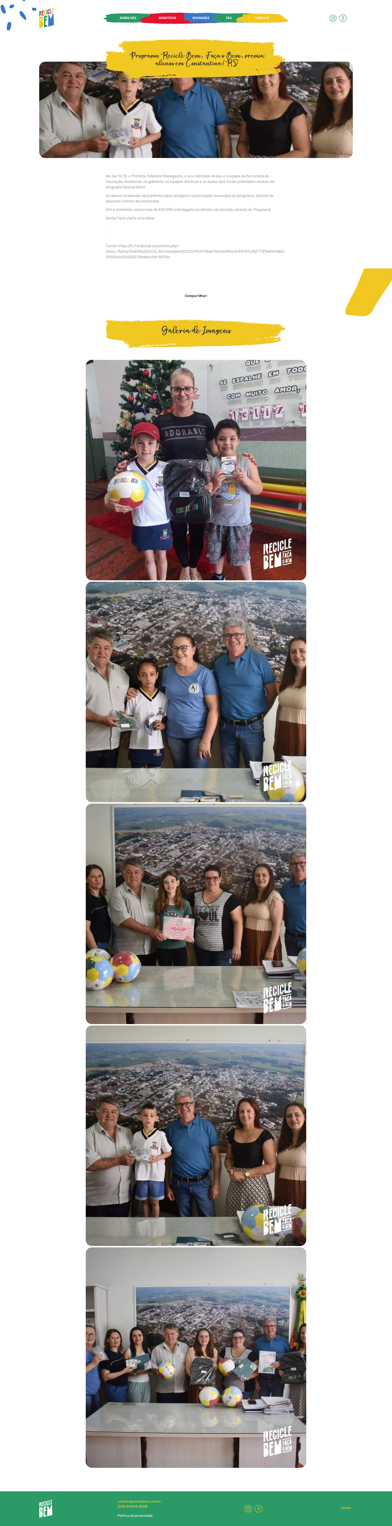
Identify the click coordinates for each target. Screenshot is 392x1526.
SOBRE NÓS (128, 18)
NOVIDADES (201, 18)
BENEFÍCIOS (167, 18)
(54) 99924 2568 (132, 1506)
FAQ (229, 18)
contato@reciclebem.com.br (139, 1501)
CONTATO (262, 18)
